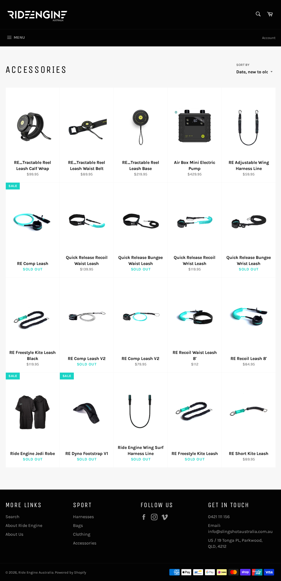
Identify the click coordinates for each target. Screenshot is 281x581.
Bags (78, 525)
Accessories (84, 543)
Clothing (81, 534)
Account (269, 38)
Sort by (242, 65)
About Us (14, 534)
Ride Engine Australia (36, 572)
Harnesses (83, 516)
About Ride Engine (23, 525)
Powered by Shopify (70, 572)
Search (12, 516)
